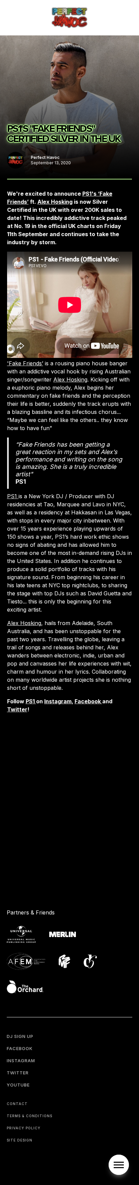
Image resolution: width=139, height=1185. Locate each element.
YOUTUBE (18, 1085)
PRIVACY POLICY (23, 1128)
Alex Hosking (70, 379)
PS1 (13, 496)
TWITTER (18, 1072)
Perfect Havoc (45, 157)
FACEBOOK (20, 1048)
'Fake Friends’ (25, 363)
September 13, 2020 (51, 162)
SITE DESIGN (19, 1140)
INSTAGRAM (21, 1060)
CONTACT (17, 1104)
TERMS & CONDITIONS (29, 1116)
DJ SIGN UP (20, 1036)
